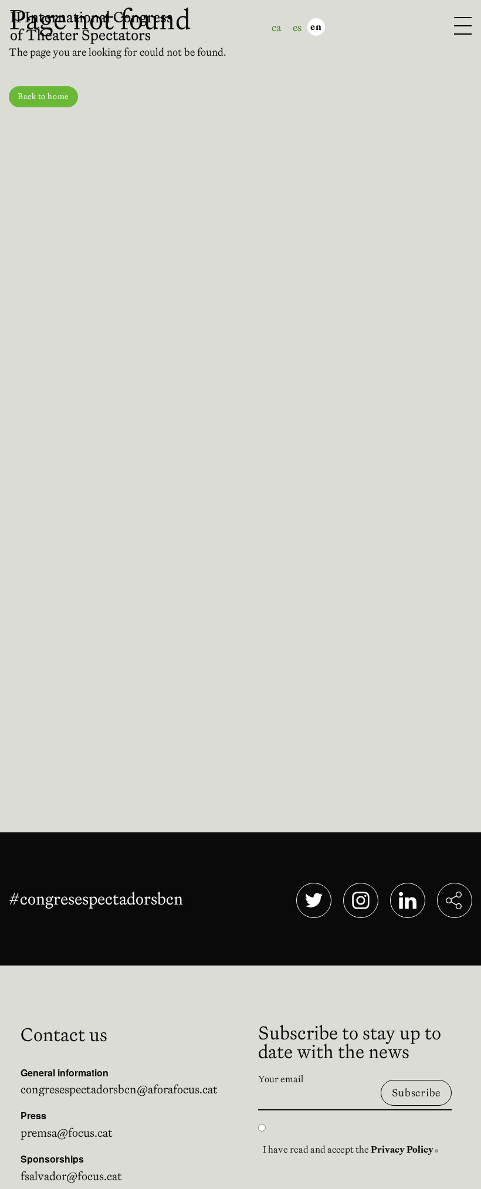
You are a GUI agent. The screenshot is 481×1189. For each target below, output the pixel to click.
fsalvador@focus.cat (71, 1176)
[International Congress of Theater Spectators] (98, 25)
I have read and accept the (350, 1149)
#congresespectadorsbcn (98, 898)
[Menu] (463, 26)
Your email (280, 1078)
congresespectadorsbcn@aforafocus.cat (119, 1089)
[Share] (454, 900)
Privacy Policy (404, 1149)
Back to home (43, 96)
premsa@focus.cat (67, 1132)
